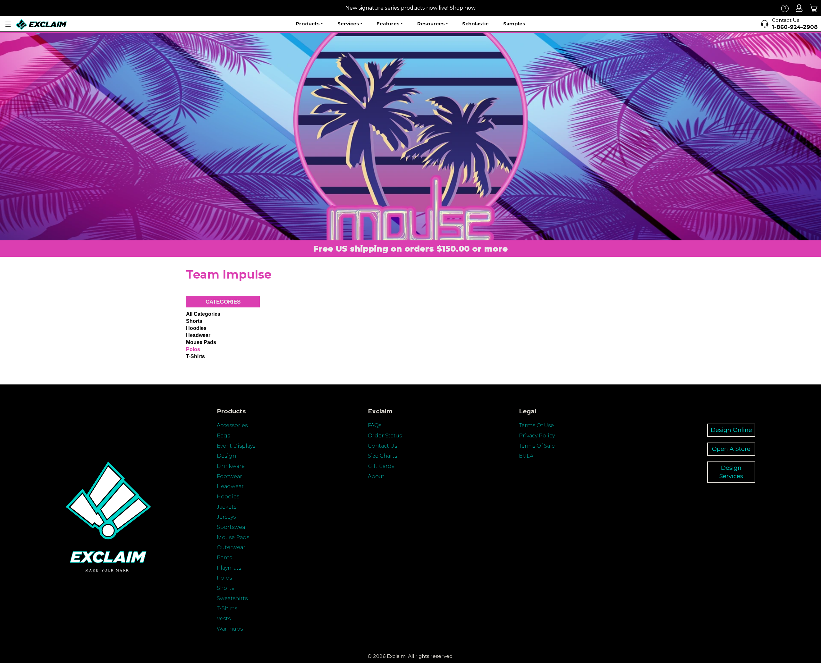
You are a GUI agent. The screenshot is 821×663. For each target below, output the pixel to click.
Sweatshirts (232, 598)
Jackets (226, 507)
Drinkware (231, 466)
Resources (431, 24)
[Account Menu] (8, 24)
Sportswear (232, 527)
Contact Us (382, 446)
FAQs (374, 425)
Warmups (230, 629)
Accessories (232, 425)
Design (226, 456)
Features (388, 24)
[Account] (799, 8)
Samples (514, 24)
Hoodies (196, 328)
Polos (193, 349)
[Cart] (814, 8)
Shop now (463, 8)
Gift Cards (381, 466)
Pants (224, 558)
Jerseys (226, 517)
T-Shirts (227, 608)
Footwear (229, 476)
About (376, 476)
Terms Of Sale (537, 446)
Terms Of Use (536, 425)
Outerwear (231, 547)
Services (348, 24)
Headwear (198, 335)
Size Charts (382, 456)
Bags (223, 436)
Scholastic (475, 24)
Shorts (194, 321)
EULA (526, 456)
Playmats (229, 568)
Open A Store (731, 448)
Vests (224, 619)
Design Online (731, 429)
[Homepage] (41, 24)
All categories (203, 314)
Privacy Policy (537, 436)
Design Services (731, 472)
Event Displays (236, 446)
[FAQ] (785, 8)
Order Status (385, 436)
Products (308, 24)
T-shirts (195, 356)
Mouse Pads (201, 342)
